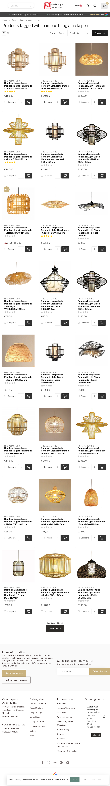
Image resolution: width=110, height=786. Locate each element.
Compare (11, 102)
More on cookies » (98, 780)
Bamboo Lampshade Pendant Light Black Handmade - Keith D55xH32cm (89, 378)
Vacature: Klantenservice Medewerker (68, 745)
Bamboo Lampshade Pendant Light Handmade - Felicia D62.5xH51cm (55, 451)
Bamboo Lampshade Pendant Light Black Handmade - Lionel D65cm (89, 231)
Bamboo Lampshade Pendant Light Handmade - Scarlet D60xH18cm (55, 230)
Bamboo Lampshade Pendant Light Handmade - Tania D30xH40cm (92, 522)
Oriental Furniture (38, 703)
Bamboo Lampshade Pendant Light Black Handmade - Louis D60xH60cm (52, 378)
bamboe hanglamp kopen (31, 20)
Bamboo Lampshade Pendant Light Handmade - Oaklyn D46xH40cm (55, 522)
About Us (61, 703)
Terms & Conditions (66, 708)
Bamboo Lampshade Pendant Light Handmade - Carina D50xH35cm (55, 592)
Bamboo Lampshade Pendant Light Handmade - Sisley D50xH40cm (18, 522)
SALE (32, 735)
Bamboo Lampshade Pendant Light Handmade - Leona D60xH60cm (18, 86)
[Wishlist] (95, 6)
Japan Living (35, 717)
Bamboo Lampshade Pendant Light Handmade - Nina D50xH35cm (92, 451)
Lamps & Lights (37, 712)
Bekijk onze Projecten (16, 680)
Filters (98, 33)
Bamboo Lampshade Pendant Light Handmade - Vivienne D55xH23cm (92, 86)
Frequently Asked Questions (65, 723)
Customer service (14, 673)
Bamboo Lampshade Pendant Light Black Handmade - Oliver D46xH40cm (52, 305)
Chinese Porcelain (38, 726)
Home (4, 20)
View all (96, 735)
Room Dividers (36, 708)
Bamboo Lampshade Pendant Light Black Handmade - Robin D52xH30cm (89, 594)
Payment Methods (65, 717)
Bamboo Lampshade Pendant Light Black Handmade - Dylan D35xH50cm (15, 594)
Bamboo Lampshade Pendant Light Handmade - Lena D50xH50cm (55, 86)
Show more (55, 628)
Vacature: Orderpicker (67, 751)
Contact (60, 734)
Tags (14, 20)
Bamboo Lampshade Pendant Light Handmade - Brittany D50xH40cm (18, 230)
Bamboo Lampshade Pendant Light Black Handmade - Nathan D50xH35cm (89, 158)
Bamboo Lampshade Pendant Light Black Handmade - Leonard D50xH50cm (52, 158)
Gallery (33, 731)
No (85, 779)
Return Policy (63, 729)
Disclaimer (62, 712)
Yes (74, 779)
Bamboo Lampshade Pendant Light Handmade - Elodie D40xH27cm (18, 377)
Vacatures (61, 738)
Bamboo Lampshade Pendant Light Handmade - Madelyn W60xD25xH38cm (18, 305)
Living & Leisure (37, 721)
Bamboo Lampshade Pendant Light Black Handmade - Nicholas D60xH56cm (89, 305)
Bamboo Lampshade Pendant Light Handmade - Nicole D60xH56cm (18, 157)
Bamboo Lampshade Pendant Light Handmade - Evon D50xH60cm (18, 451)
